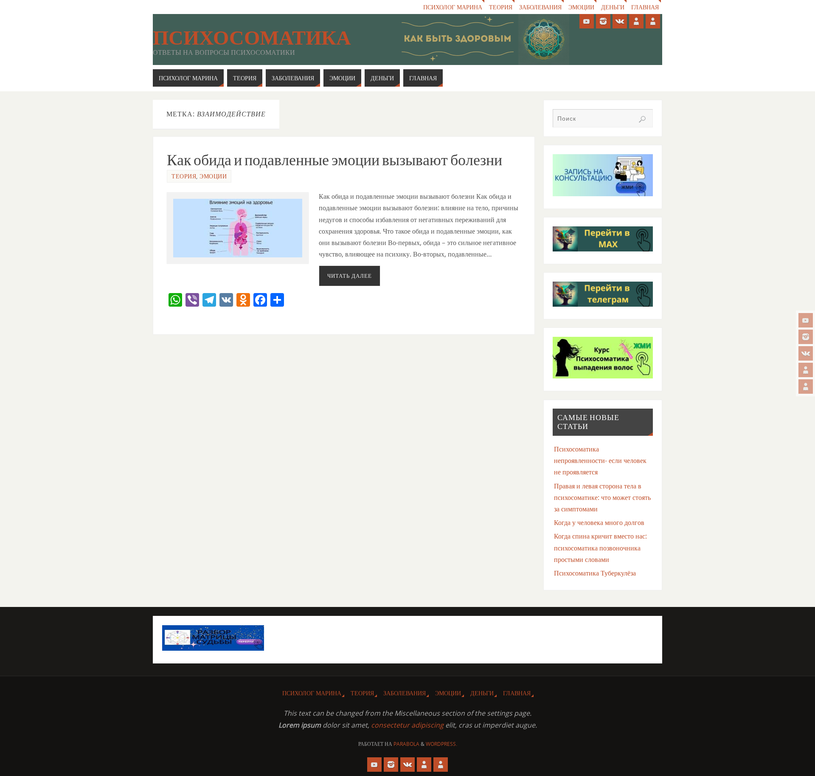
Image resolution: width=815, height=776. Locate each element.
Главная (645, 7)
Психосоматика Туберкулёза (595, 573)
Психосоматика (252, 38)
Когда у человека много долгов (599, 522)
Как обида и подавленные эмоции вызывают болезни (334, 160)
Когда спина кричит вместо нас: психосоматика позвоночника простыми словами (600, 547)
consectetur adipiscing (407, 725)
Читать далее (349, 275)
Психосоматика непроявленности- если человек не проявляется (600, 460)
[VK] (805, 353)
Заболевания (540, 7)
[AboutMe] (805, 370)
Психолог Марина (452, 7)
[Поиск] (642, 119)
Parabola (406, 744)
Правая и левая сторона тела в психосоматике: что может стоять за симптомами (602, 497)
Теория (500, 7)
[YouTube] (805, 320)
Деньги (612, 7)
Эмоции (581, 7)
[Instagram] (805, 337)
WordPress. (441, 744)
